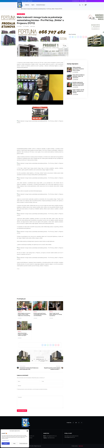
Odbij (14, 443)
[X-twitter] (81, 422)
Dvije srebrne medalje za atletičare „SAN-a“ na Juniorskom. (78, 76)
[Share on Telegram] (81, 37)
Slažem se (40, 89)
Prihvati (5, 443)
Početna (18, 8)
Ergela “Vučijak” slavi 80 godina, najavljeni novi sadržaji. (78, 91)
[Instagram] (79, 422)
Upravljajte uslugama (5, 440)
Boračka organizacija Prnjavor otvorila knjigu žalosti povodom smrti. (78, 84)
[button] (27, 430)
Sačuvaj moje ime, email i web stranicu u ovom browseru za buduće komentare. (32, 389)
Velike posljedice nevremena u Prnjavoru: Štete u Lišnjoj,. (78, 69)
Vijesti (32, 4)
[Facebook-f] (73, 422)
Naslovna (27, 4)
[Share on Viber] (78, 37)
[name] (81, 1)
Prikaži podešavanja (23, 443)
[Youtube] (76, 422)
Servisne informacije (40, 4)
